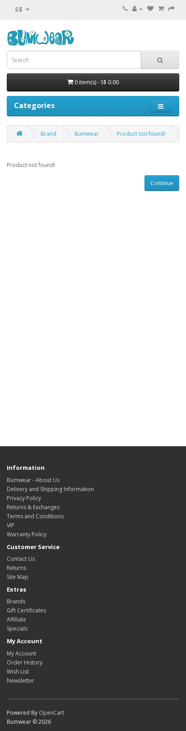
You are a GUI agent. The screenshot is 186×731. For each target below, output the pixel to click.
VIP (10, 525)
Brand (48, 134)
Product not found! (141, 134)
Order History (24, 662)
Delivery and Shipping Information (50, 489)
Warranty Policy (26, 534)
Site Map (17, 577)
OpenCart (51, 713)
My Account (21, 653)
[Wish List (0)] (150, 9)
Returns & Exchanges (33, 507)
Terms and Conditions (35, 516)
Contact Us (21, 559)
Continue (161, 183)
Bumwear (86, 134)
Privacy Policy (24, 498)
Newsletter (20, 680)
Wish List (18, 671)
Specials (17, 628)
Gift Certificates (26, 610)
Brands (16, 601)
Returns (16, 568)
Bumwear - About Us (33, 480)
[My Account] (137, 9)
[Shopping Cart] (161, 9)
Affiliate (16, 619)
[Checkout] (171, 9)
